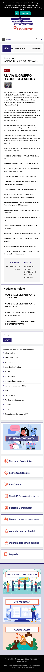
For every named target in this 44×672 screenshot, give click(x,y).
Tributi (7, 409)
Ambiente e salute (11, 358)
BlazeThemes (22, 661)
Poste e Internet (11, 395)
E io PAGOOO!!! (10, 376)
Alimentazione (10, 353)
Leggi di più (25, 13)
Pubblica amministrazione (14, 400)
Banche (7, 372)
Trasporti (8, 405)
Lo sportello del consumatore (16, 381)
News (6, 70)
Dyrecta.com (19, 659)
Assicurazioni (10, 362)
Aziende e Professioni (13, 367)
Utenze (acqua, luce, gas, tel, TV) (17, 414)
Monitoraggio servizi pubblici (15, 386)
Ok (17, 13)
